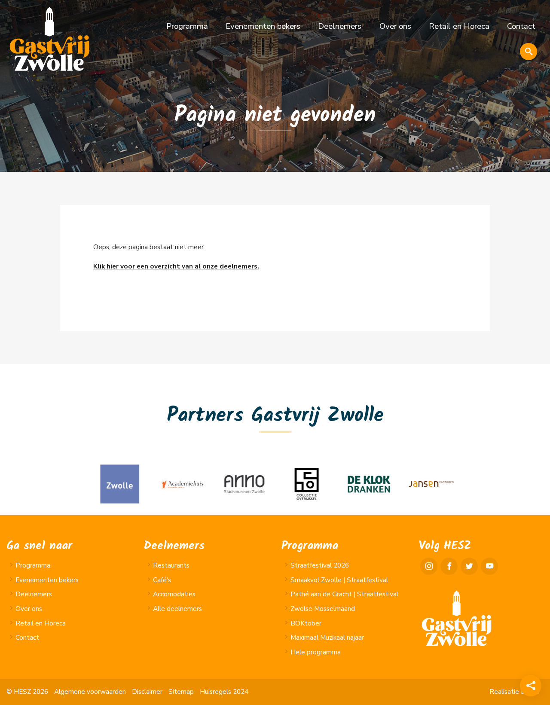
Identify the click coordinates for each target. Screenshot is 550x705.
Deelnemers (339, 26)
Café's (162, 580)
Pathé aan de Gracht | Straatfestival (344, 594)
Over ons (395, 26)
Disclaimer (147, 691)
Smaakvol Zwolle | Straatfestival (339, 580)
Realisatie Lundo (514, 691)
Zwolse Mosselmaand (322, 608)
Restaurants (171, 565)
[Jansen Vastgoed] (430, 484)
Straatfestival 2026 (319, 565)
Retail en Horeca (459, 26)
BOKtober (305, 623)
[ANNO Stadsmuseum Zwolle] (243, 484)
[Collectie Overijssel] (306, 484)
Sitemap (181, 691)
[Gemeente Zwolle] (119, 484)
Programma (187, 26)
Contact (521, 26)
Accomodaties (174, 594)
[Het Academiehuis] (181, 484)
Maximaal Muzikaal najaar (327, 637)
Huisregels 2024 (224, 691)
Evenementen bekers (263, 26)
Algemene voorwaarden (90, 691)
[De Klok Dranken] (368, 484)
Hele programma (315, 652)
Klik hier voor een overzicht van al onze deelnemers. (176, 266)
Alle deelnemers (177, 608)
